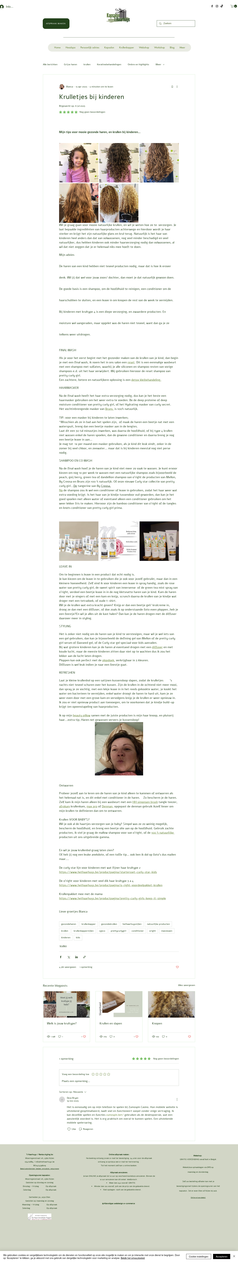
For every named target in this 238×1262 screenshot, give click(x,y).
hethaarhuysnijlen (132, 924)
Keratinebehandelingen (109, 64)
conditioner (138, 930)
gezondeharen (68, 924)
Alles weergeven (186, 985)
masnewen (166, 930)
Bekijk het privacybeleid (133, 1258)
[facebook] (212, 6)
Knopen (157, 1023)
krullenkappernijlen (84, 930)
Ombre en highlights (138, 64)
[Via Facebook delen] (60, 957)
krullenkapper (89, 924)
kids (78, 937)
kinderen (65, 937)
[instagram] (217, 6)
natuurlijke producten (158, 924)
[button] (234, 6)
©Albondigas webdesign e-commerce (119, 1203)
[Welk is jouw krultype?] (66, 1004)
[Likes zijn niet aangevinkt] (69, 1129)
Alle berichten (50, 64)
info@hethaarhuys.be (44, 1161)
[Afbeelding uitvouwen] (78, 162)
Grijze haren (70, 64)
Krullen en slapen (111, 1023)
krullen (87, 64)
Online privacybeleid (198, 1197)
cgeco (102, 930)
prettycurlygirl (118, 930)
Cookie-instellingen (198, 1256)
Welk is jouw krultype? (62, 1023)
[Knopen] (171, 1004)
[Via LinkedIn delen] (76, 957)
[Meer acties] (177, 87)
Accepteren (221, 1256)
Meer (158, 64)
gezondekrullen (109, 924)
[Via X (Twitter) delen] (68, 957)
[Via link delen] (84, 957)
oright (152, 930)
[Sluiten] (234, 1256)
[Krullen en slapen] (119, 1004)
